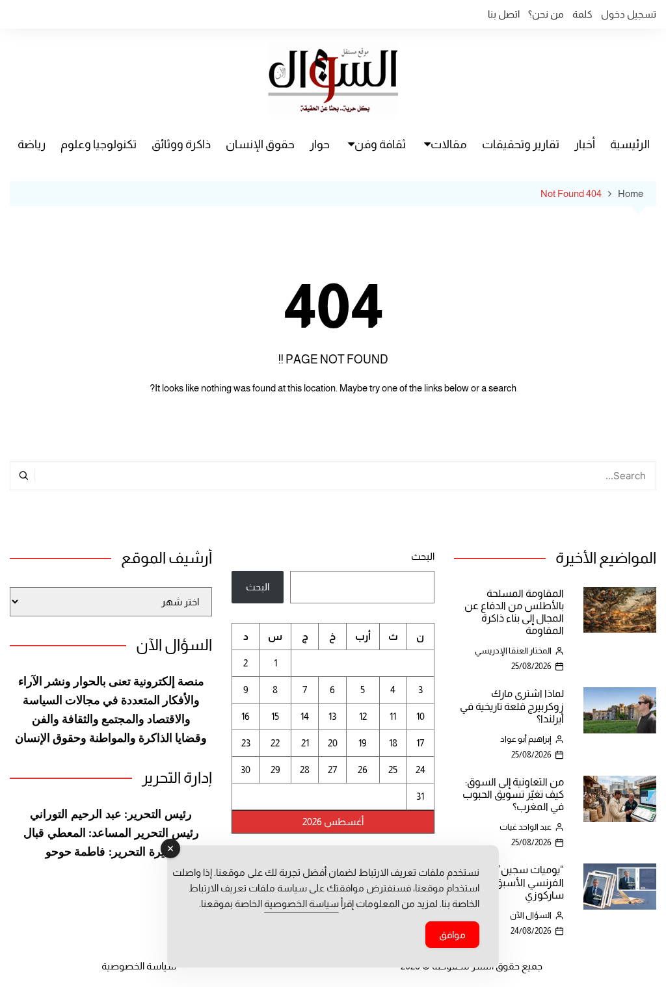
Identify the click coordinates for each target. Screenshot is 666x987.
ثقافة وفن (380, 144)
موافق (452, 934)
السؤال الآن (531, 915)
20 (333, 742)
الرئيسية (630, 144)
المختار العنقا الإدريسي (513, 650)
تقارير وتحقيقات (520, 144)
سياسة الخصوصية (138, 965)
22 (275, 742)
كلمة (582, 14)
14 (304, 716)
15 (275, 716)
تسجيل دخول (628, 14)
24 (420, 769)
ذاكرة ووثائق (181, 144)
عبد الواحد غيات (526, 827)
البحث (422, 556)
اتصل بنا (504, 14)
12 (363, 716)
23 (245, 742)
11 (393, 716)
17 (420, 742)
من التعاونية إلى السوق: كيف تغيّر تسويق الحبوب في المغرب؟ (513, 794)
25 (392, 769)
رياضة (32, 144)
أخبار (584, 144)
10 (420, 716)
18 (393, 742)
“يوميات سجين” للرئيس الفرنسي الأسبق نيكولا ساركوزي (514, 882)
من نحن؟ (546, 14)
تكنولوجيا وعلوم (98, 144)
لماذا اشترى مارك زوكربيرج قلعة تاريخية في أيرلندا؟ (512, 706)
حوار (320, 144)
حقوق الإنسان (260, 144)
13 (332, 716)
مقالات (449, 144)
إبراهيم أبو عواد (526, 739)
